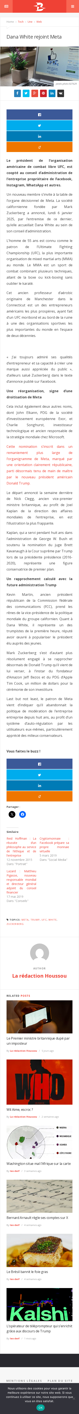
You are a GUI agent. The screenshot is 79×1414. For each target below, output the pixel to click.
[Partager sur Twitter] (39, 125)
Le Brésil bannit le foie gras (27, 1271)
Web (39, 22)
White (52, 919)
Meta (25, 919)
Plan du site (60, 1381)
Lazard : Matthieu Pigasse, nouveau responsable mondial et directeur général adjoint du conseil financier (21, 881)
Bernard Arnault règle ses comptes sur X (37, 1217)
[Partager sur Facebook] (39, 114)
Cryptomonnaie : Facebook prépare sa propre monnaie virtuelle (54, 844)
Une (29, 22)
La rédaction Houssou (39, 975)
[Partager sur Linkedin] (39, 136)
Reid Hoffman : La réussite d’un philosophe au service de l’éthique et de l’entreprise (21, 846)
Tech (20, 22)
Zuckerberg (15, 923)
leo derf (15, 1171)
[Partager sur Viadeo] (39, 147)
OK (41, 1407)
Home (10, 22)
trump (35, 919)
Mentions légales (24, 1381)
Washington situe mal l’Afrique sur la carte (39, 1163)
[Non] (74, 1398)
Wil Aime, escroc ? (20, 1109)
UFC (44, 919)
